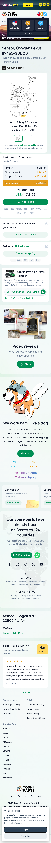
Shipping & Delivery (11, 704)
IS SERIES (18, 633)
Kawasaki (7, 764)
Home (4, 21)
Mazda (6, 746)
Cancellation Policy (35, 704)
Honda (6, 760)
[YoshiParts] (25, 788)
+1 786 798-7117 (27, 592)
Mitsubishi (7, 742)
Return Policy (33, 709)
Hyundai (6, 769)
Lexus (5, 733)
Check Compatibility (26, 145)
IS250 (6, 633)
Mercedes (7, 778)
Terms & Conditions (36, 718)
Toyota (6, 728)
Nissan (6, 737)
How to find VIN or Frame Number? (18, 298)
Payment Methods (11, 709)
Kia (4, 773)
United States (23, 246)
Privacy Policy (33, 713)
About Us (7, 713)
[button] (18, 138)
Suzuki (6, 755)
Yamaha (6, 751)
